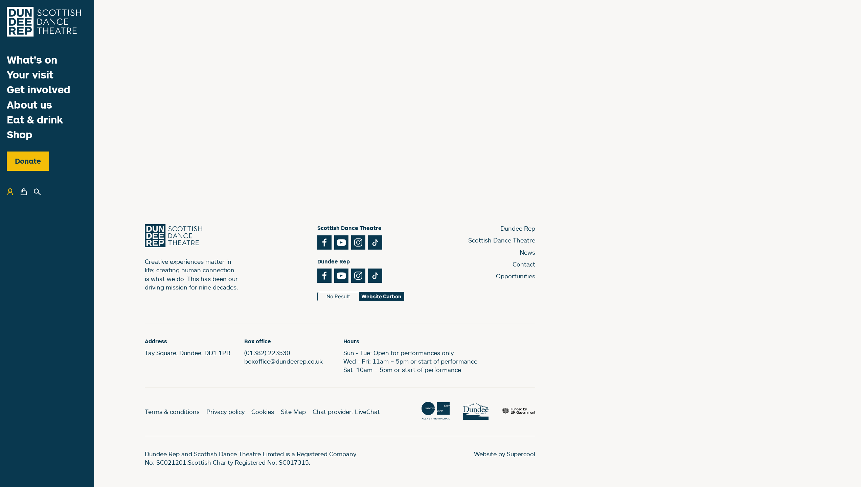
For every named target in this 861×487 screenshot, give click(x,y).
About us (29, 104)
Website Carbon (381, 296)
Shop (19, 134)
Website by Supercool (504, 454)
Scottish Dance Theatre (501, 240)
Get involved (38, 89)
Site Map (293, 411)
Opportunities (515, 276)
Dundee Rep (517, 228)
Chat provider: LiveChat (346, 411)
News (527, 252)
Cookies (262, 411)
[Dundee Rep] (44, 22)
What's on (32, 59)
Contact (524, 264)
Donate (28, 161)
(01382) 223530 (267, 352)
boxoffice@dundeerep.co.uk (283, 361)
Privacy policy (225, 411)
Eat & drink (35, 119)
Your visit (30, 74)
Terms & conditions (172, 411)
